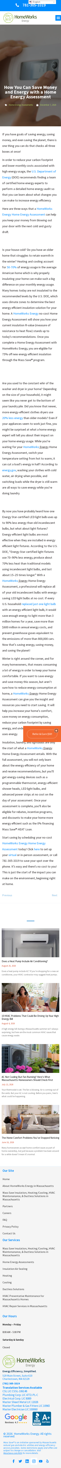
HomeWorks (31, 447)
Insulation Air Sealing (15, 1268)
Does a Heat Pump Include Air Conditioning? (25, 961)
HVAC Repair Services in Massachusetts (25, 1306)
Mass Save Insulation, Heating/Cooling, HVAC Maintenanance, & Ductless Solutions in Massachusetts (29, 1196)
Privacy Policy (10, 1226)
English (36, 2)
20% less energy (12, 418)
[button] (58, 18)
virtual (12, 855)
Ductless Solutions (13, 1289)
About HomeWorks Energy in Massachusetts (28, 1186)
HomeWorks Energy (25, 313)
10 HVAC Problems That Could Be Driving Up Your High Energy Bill (30, 1017)
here (37, 849)
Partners (8, 1206)
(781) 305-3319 (11, 1383)
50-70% (12, 267)
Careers (7, 1213)
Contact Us (9, 1233)
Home (6, 1179)
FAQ (5, 1219)
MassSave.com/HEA (12, 1453)
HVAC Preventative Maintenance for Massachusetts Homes (23, 1297)
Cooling (7, 1282)
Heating (7, 1275)
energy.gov (9, 470)
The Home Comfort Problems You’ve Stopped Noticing (30, 1137)
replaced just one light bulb (39, 604)
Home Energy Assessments (21, 104)
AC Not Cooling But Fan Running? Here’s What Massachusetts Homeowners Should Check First (27, 1078)
